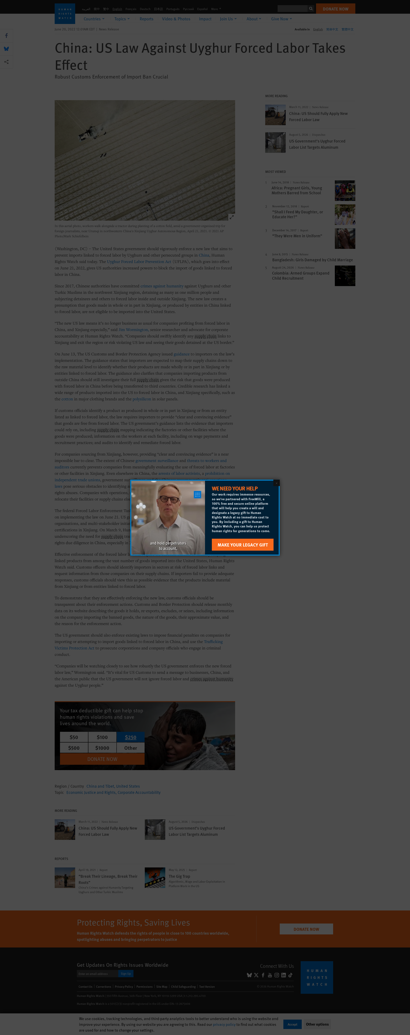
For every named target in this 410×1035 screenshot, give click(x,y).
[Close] (276, 483)
